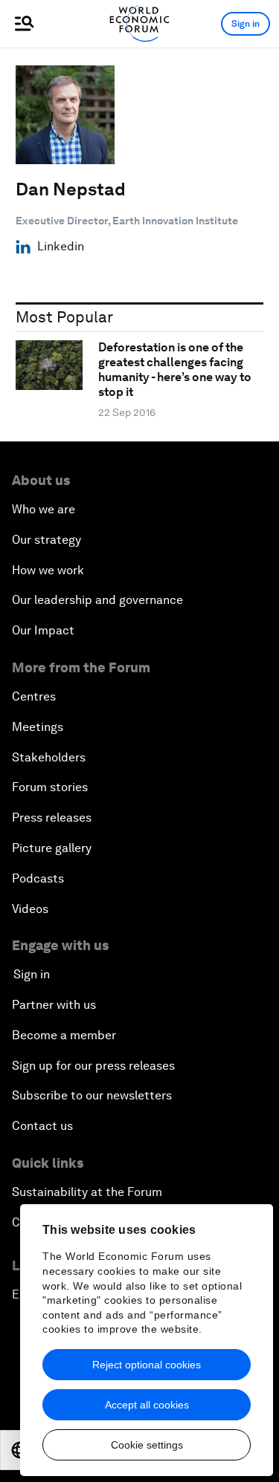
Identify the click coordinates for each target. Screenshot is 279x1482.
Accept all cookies (147, 1405)
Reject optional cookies (146, 1365)
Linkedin (60, 246)
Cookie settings (147, 1445)
